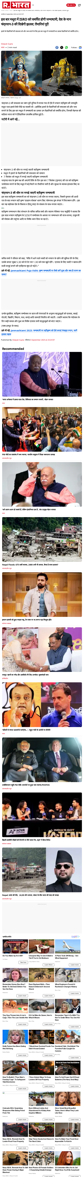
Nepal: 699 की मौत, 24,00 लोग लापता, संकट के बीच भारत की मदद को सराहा (30, 895)
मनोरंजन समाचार (6, 623)
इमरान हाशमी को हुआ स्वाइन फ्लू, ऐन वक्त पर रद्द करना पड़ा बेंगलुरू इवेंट (27, 619)
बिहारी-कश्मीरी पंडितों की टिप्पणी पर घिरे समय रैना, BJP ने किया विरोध (26, 840)
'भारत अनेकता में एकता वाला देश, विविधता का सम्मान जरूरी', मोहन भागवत (27, 399)
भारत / (11, 10)
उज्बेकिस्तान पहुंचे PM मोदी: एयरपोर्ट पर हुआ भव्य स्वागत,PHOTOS (26, 785)
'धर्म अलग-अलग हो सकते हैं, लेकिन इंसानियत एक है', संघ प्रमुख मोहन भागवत (29, 509)
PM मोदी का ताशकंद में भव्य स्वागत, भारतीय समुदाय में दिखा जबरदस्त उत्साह (28, 454)
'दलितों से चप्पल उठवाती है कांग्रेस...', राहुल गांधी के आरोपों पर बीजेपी (26, 730)
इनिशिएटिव (5, 678)
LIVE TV (72, 5)
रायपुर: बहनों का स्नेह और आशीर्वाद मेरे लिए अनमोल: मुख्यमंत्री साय (25, 674)
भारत (2, 47)
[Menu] (78, 5)
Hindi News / (5, 10)
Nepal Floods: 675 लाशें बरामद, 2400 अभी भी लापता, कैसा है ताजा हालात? (30, 564)
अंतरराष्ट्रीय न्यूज (7, 458)
